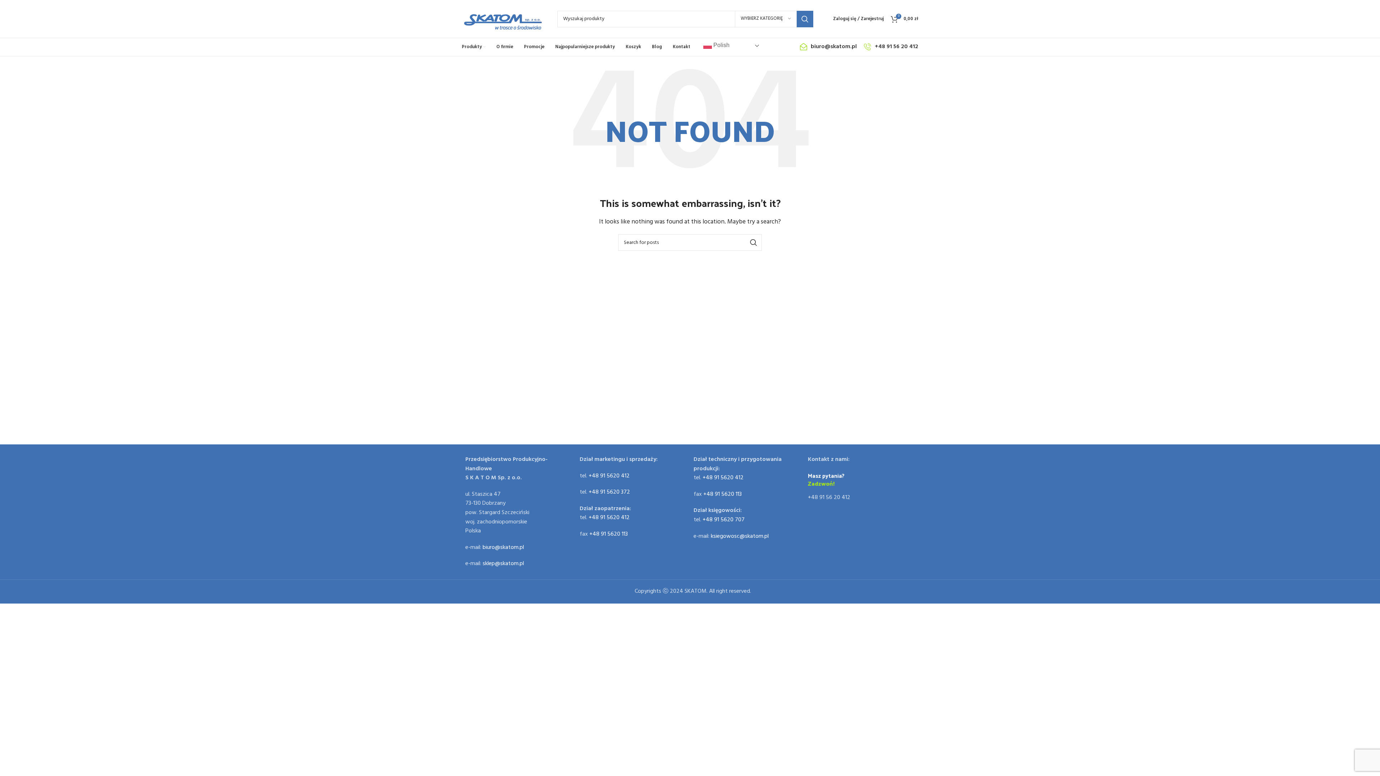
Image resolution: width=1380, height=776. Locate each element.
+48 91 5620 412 (609, 476)
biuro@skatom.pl (503, 547)
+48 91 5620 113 (608, 534)
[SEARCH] (805, 19)
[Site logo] (502, 19)
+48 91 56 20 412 (829, 497)
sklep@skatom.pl (503, 563)
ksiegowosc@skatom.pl (740, 536)
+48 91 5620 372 (609, 492)
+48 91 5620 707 (724, 520)
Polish (721, 45)
